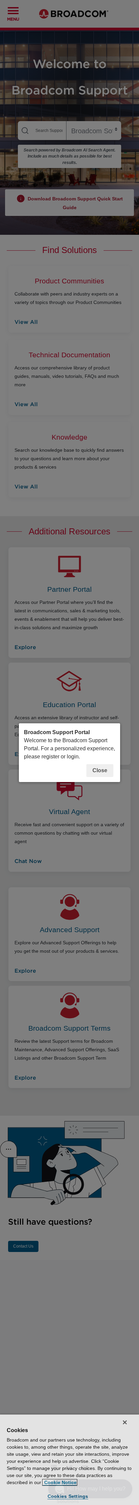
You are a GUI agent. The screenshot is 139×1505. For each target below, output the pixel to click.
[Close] (125, 1422)
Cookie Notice (60, 1482)
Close (99, 770)
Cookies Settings (68, 1496)
